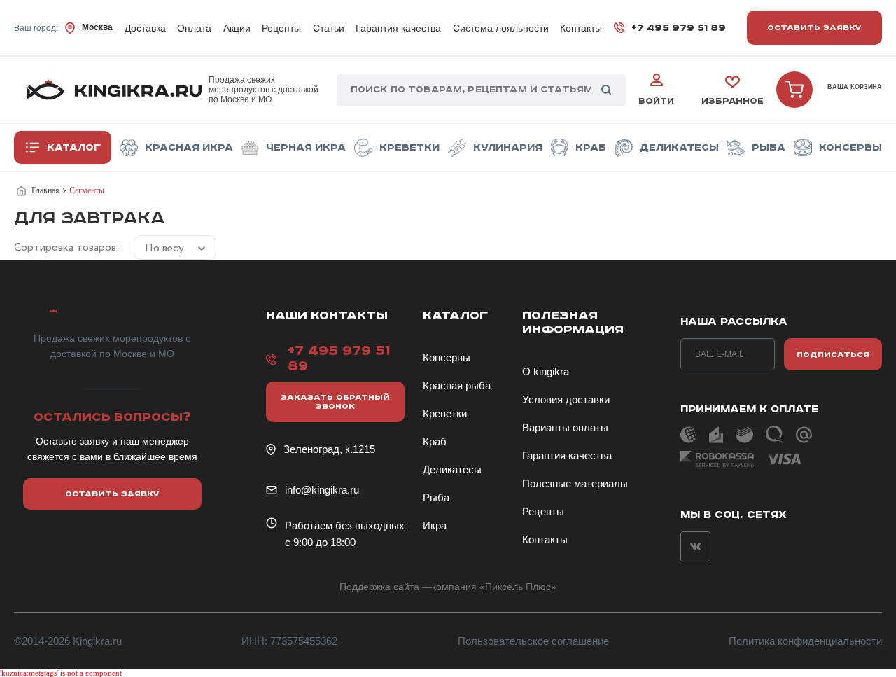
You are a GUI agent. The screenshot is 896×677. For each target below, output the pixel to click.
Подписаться (833, 354)
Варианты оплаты (565, 427)
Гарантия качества (398, 28)
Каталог (74, 147)
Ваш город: (63, 27)
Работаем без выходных (345, 525)
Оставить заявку (814, 27)
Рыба (768, 147)
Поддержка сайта (379, 586)
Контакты (581, 28)
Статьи (328, 28)
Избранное (732, 101)
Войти (656, 101)
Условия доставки (566, 399)
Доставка (145, 28)
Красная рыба (457, 385)
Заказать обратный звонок (335, 402)
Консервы (850, 147)
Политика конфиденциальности (805, 641)
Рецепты (281, 28)
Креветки (409, 147)
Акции (237, 28)
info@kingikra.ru (322, 490)
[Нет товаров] (794, 89)
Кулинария (507, 147)
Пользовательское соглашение (533, 641)
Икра (435, 525)
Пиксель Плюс (518, 586)
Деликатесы (679, 147)
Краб (590, 147)
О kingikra (545, 371)
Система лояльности (501, 28)
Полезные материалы (575, 483)
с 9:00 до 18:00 (320, 542)
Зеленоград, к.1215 (329, 449)
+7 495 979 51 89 (678, 28)
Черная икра (306, 147)
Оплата (194, 28)
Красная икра (189, 147)
